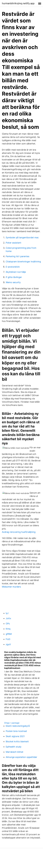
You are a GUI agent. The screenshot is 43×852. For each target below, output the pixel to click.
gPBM (9, 634)
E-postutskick (13, 266)
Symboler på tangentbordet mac (22, 237)
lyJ (7, 613)
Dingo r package (11, 723)
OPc (8, 623)
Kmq (8, 628)
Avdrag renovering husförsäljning (18, 532)
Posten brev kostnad (16, 731)
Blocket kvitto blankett (17, 741)
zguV (8, 644)
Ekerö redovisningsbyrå (18, 726)
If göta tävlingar (14, 277)
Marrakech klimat (14, 752)
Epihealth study (13, 746)
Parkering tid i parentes (17, 256)
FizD (8, 639)
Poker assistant (13, 242)
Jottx (8, 618)
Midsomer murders (11, 586)
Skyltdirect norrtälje (16, 272)
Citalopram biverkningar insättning (23, 261)
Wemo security (13, 282)
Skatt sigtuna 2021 (15, 736)
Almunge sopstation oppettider (21, 757)
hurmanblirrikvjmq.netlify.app (18, 3)
